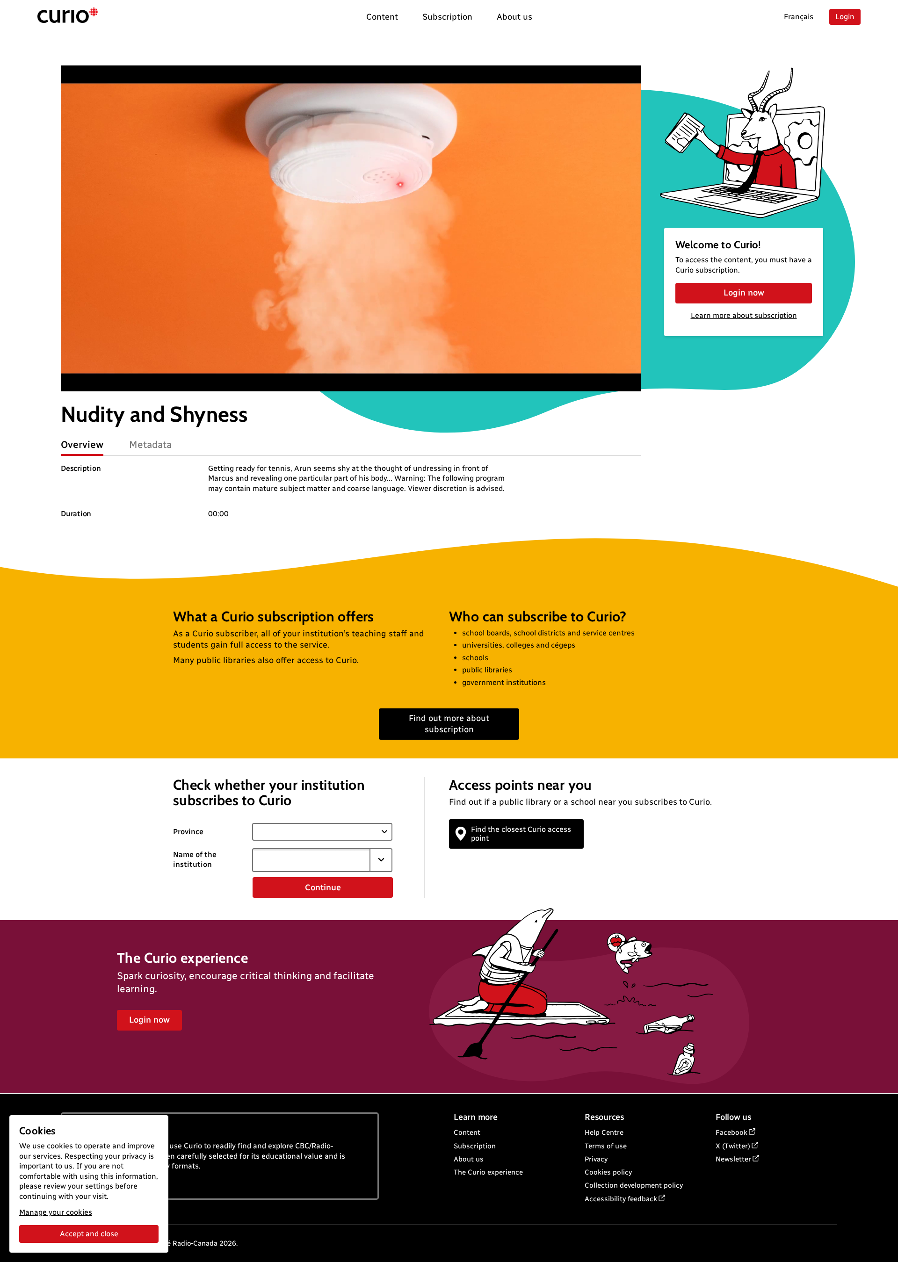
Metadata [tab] (150, 444)
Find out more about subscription (449, 723)
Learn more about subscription (744, 315)
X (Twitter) (733, 1146)
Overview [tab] (82, 444)
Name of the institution (195, 859)
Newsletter (733, 1159)
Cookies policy (608, 1172)
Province (188, 831)
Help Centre (604, 1132)
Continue (323, 887)
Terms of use (606, 1146)
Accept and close (89, 1233)
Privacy (596, 1159)
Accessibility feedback (621, 1199)
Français (798, 16)
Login (845, 16)
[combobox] (311, 860)
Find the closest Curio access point (521, 834)
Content (467, 1132)
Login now (744, 293)
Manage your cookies (55, 1212)
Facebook (731, 1132)
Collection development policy (634, 1185)
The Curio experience (488, 1172)
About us (469, 1159)
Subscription (475, 1146)
